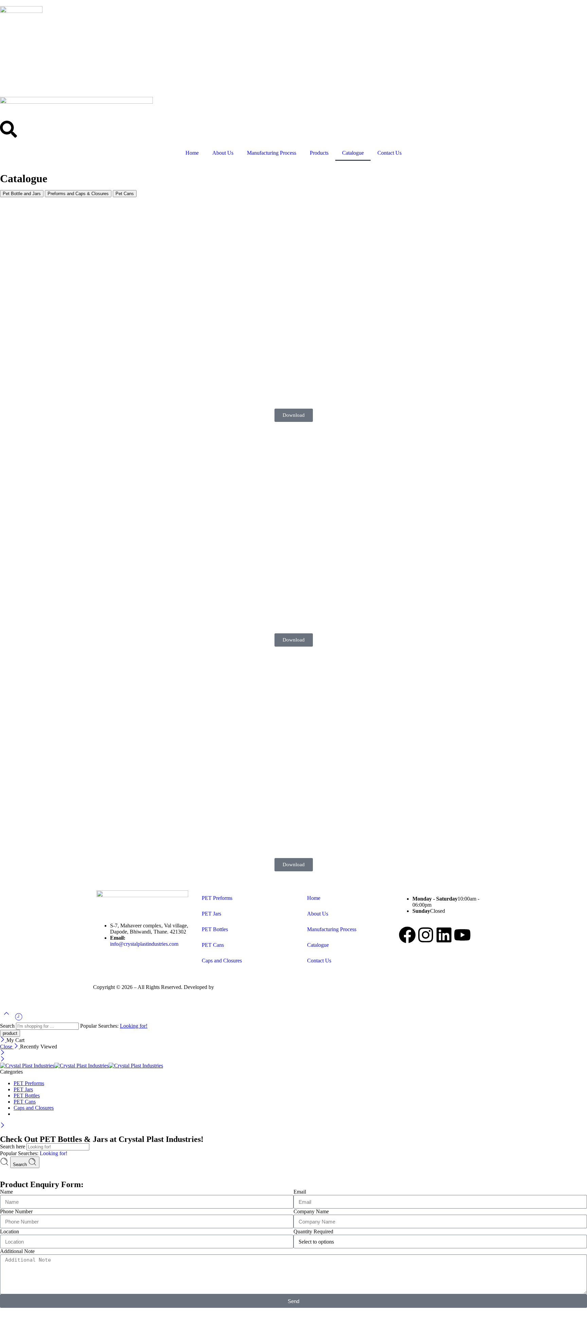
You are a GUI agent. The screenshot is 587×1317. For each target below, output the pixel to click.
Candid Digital (231, 987)
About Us (222, 153)
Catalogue (353, 153)
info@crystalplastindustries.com (144, 944)
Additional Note (17, 1251)
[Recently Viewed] (18, 1019)
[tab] (21, 193)
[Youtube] (462, 934)
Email (300, 1192)
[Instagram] (425, 934)
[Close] (3, 1040)
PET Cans (213, 945)
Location (9, 1231)
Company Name (311, 1211)
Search (8, 1026)
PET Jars (211, 914)
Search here (13, 1146)
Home (192, 153)
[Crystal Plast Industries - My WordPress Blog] (81, 1065)
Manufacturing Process (271, 153)
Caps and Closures (222, 960)
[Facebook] (407, 934)
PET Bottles (215, 929)
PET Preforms (217, 898)
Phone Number (16, 1211)
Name (6, 1192)
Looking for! (133, 1026)
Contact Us (389, 153)
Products (319, 153)
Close (7, 1046)
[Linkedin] (443, 934)
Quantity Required (313, 1231)
